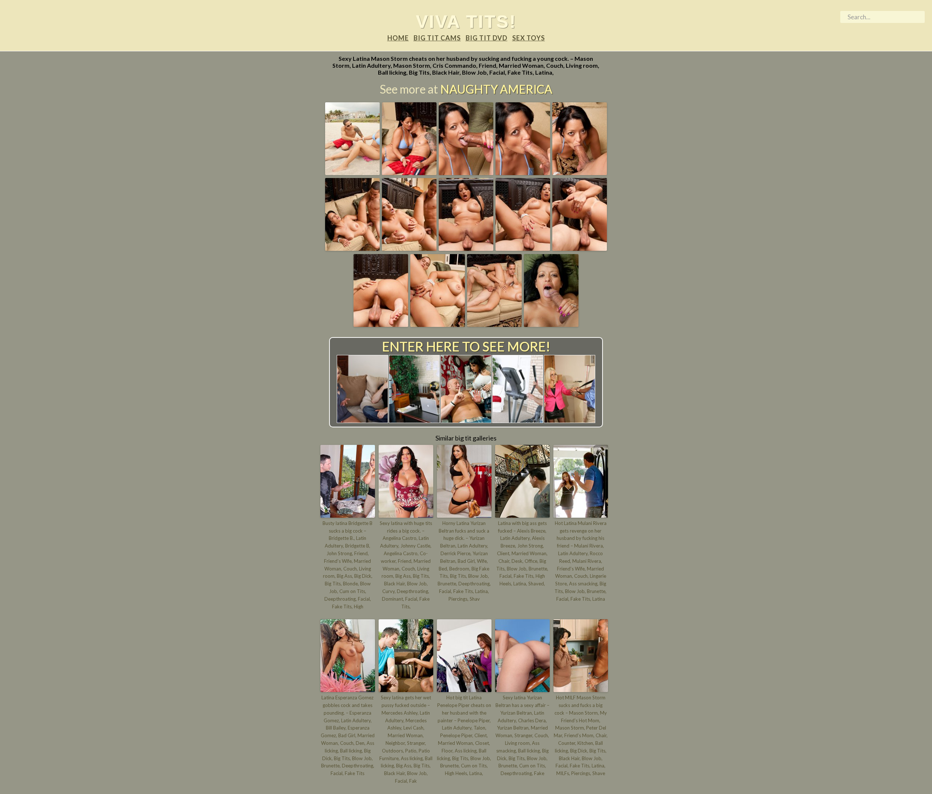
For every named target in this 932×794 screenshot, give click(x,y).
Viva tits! (466, 21)
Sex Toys (528, 38)
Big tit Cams (437, 38)
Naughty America (496, 89)
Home (398, 38)
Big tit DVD (487, 38)
